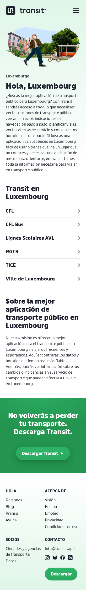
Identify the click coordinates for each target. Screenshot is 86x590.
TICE (11, 265)
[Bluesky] (55, 557)
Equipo (51, 506)
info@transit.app (60, 548)
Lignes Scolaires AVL (30, 238)
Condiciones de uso (62, 526)
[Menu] (76, 10)
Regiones (14, 499)
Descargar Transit (40, 453)
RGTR (12, 251)
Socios (12, 539)
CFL (10, 211)
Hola (11, 490)
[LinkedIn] (70, 557)
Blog (10, 506)
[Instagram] (47, 557)
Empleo (52, 513)
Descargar (61, 574)
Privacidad (54, 519)
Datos (11, 560)
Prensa (12, 513)
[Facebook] (62, 557)
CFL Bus (14, 224)
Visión (50, 499)
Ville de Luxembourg (30, 278)
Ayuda (11, 519)
